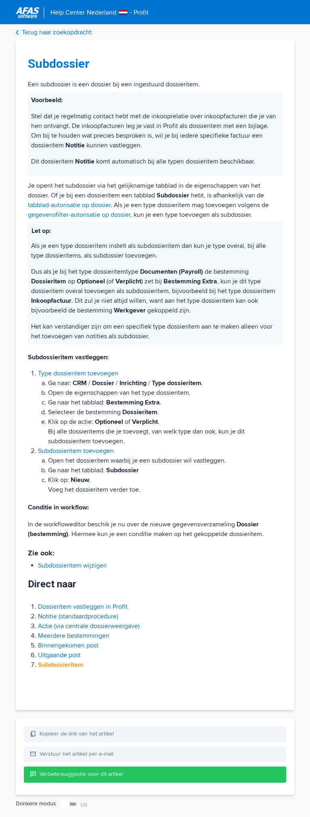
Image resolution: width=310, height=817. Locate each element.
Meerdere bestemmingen (73, 636)
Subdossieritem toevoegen (76, 451)
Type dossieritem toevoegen (78, 373)
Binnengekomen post (68, 645)
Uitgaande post (59, 655)
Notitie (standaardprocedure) (78, 616)
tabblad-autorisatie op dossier (69, 205)
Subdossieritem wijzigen (72, 565)
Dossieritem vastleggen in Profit (83, 607)
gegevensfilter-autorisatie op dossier (79, 215)
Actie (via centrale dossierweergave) (89, 626)
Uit (83, 804)
